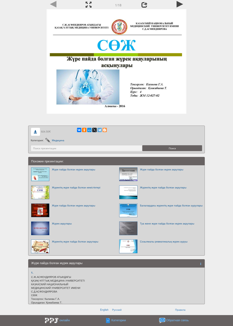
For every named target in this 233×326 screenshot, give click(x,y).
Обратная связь (177, 320)
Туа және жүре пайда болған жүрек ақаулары (167, 223)
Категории (118, 320)
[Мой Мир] (89, 130)
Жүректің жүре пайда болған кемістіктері (76, 187)
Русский (117, 309)
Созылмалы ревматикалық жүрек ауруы (163, 241)
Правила (180, 309)
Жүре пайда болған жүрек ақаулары (73, 169)
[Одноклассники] (84, 130)
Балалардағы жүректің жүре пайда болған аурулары (171, 205)
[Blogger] (104, 130)
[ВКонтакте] (79, 130)
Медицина (58, 140)
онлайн (65, 320)
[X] (94, 130)
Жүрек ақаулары (62, 223)
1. (32, 272)
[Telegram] (99, 130)
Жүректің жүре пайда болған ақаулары (163, 187)
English (104, 309)
